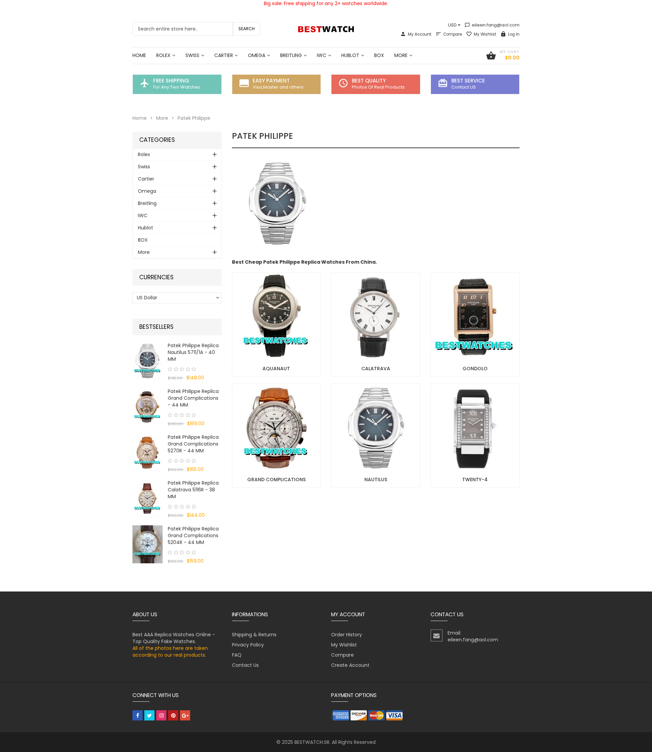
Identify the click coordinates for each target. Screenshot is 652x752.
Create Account (350, 665)
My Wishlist (485, 34)
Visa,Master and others (278, 87)
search (246, 29)
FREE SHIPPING (171, 80)
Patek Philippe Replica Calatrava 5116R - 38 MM (193, 490)
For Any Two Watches (176, 87)
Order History (346, 634)
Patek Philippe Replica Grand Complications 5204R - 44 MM (193, 535)
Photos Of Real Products (378, 87)
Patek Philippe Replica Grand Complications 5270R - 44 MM (193, 444)
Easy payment (271, 80)
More (162, 118)
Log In (514, 34)
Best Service (468, 80)
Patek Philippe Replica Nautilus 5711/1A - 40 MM (193, 352)
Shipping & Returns (254, 634)
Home (139, 118)
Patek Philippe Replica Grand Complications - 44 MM (193, 398)
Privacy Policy (248, 644)
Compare (452, 34)
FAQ (236, 655)
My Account (419, 34)
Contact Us (245, 665)
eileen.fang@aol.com (492, 25)
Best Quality (369, 80)
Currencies (156, 277)
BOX (143, 240)
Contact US (463, 87)
